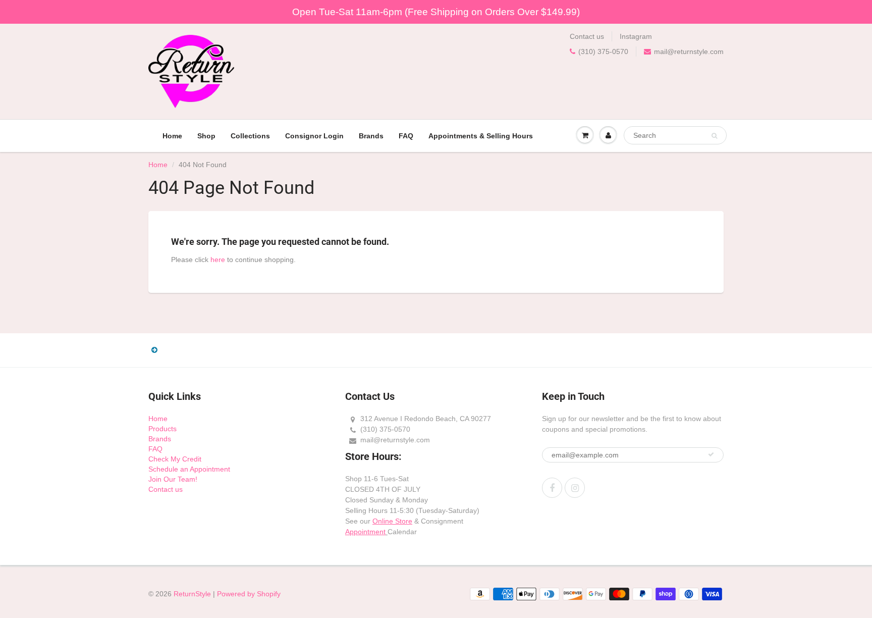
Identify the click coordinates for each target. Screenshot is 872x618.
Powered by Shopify (249, 594)
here (217, 259)
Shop (206, 136)
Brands (371, 136)
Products (162, 429)
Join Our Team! (172, 479)
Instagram (636, 36)
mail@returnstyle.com (689, 51)
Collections (250, 136)
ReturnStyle (192, 594)
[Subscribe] (711, 454)
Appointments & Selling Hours (480, 136)
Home (172, 136)
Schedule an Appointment (189, 469)
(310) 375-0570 (603, 51)
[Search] (714, 136)
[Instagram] (575, 488)
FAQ (406, 136)
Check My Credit (174, 459)
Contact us (587, 36)
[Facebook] (552, 488)
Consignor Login (314, 136)
